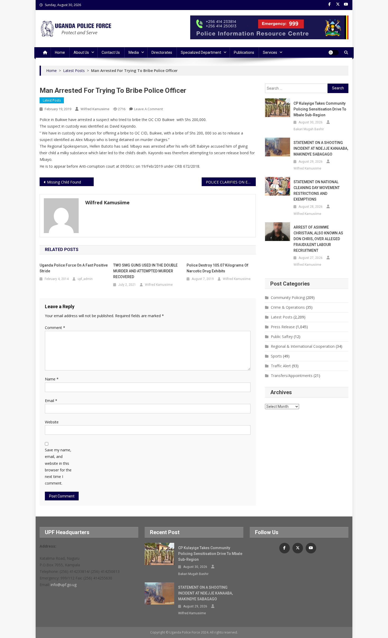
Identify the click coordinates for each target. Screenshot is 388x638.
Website (52, 421)
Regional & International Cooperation (303, 346)
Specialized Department (201, 52)
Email (51, 400)
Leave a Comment (148, 109)
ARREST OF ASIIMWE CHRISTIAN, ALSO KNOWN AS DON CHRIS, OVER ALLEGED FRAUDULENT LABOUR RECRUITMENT (318, 239)
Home (60, 52)
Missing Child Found (64, 182)
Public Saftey (282, 336)
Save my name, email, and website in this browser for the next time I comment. (58, 466)
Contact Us (111, 52)
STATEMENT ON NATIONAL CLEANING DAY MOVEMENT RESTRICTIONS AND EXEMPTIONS (317, 190)
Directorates (162, 52)
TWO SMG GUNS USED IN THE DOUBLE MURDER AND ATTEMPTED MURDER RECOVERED (145, 271)
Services (270, 52)
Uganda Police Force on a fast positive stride (74, 268)
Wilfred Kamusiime (95, 109)
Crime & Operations (288, 307)
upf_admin (85, 279)
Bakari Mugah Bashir (309, 129)
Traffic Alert (281, 365)
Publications (244, 52)
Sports (276, 356)
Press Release (283, 326)
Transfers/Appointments (292, 375)
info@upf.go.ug (64, 584)
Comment (55, 327)
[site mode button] (333, 52)
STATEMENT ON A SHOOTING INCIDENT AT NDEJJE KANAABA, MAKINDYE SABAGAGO (321, 148)
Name (52, 378)
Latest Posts (52, 100)
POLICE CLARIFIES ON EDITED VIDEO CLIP (231, 182)
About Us (81, 52)
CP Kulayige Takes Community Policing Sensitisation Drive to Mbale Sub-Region (320, 109)
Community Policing (288, 297)
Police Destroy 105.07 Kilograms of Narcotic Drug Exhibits (217, 268)
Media (134, 52)
